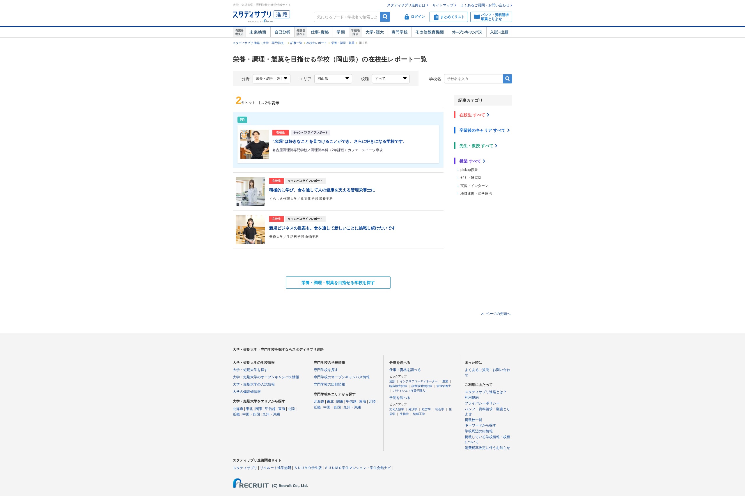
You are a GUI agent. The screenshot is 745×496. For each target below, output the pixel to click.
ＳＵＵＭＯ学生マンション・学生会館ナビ (357, 468)
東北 (249, 409)
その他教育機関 (429, 32)
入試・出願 (499, 32)
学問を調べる (399, 398)
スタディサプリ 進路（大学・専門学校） (259, 42)
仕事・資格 (320, 32)
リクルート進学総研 (275, 468)
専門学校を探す (326, 370)
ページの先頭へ (498, 314)
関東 (259, 409)
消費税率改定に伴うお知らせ (487, 448)
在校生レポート (316, 42)
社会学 (439, 409)
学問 (341, 32)
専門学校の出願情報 (329, 384)
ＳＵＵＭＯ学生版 (308, 468)
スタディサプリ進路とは (406, 5)
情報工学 (419, 413)
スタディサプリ (245, 468)
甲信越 (270, 409)
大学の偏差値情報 (247, 392)
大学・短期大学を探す (250, 370)
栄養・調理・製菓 (342, 42)
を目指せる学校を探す (338, 282)
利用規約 (472, 397)
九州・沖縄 (271, 414)
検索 (385, 17)
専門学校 (399, 32)
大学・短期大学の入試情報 (254, 384)
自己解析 (282, 32)
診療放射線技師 (421, 386)
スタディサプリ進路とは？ (486, 392)
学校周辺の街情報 (479, 431)
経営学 (426, 409)
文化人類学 (396, 409)
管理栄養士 (444, 386)
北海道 (238, 409)
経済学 (413, 409)
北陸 (291, 409)
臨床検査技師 (398, 386)
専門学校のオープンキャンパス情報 (342, 377)
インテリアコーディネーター (419, 381)
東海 (281, 409)
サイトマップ (442, 5)
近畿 (236, 414)
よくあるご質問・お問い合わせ (484, 5)
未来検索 (258, 32)
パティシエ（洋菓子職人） (410, 390)
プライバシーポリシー (482, 403)
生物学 (404, 413)
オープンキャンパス (467, 32)
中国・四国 (251, 414)
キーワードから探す (480, 425)
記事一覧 (296, 42)
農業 (445, 381)
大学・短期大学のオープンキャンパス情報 (266, 377)
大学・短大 (375, 32)
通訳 (392, 381)
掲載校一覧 (473, 420)
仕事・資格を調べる (405, 370)
